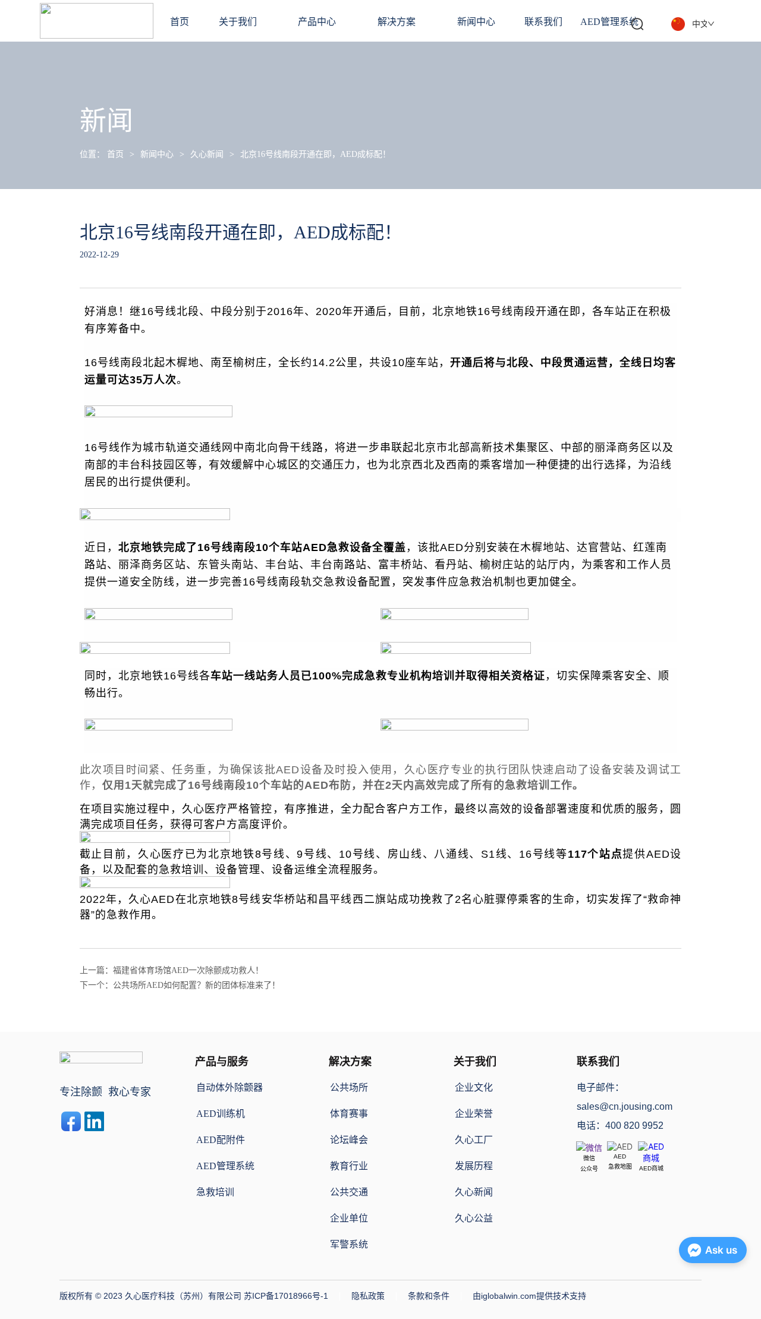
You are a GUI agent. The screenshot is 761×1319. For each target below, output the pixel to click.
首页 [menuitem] (179, 22)
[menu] (404, 21)
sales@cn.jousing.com (624, 1106)
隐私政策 (368, 1296)
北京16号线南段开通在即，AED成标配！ (315, 154)
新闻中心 (157, 154)
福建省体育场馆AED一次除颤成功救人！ (188, 970)
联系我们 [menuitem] (543, 22)
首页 (115, 154)
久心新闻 (207, 154)
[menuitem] (238, 21)
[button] (238, 21)
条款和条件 (428, 1296)
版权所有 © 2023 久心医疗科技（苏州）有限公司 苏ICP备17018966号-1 (193, 1296)
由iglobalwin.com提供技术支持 (529, 1296)
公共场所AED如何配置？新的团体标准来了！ (196, 985)
